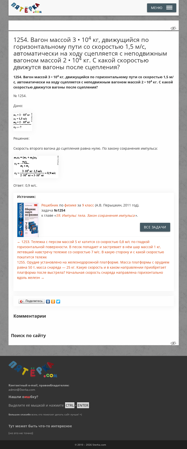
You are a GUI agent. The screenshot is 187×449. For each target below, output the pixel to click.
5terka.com (99, 444)
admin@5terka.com (22, 390)
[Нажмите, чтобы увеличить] (22, 129)
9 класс (88, 205)
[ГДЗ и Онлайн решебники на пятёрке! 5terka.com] (26, 7)
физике (70, 205)
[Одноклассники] (53, 300)
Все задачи (155, 227)
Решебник (50, 205)
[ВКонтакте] (48, 300)
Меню (157, 7)
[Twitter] (58, 300)
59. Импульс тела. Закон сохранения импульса (95, 215)
